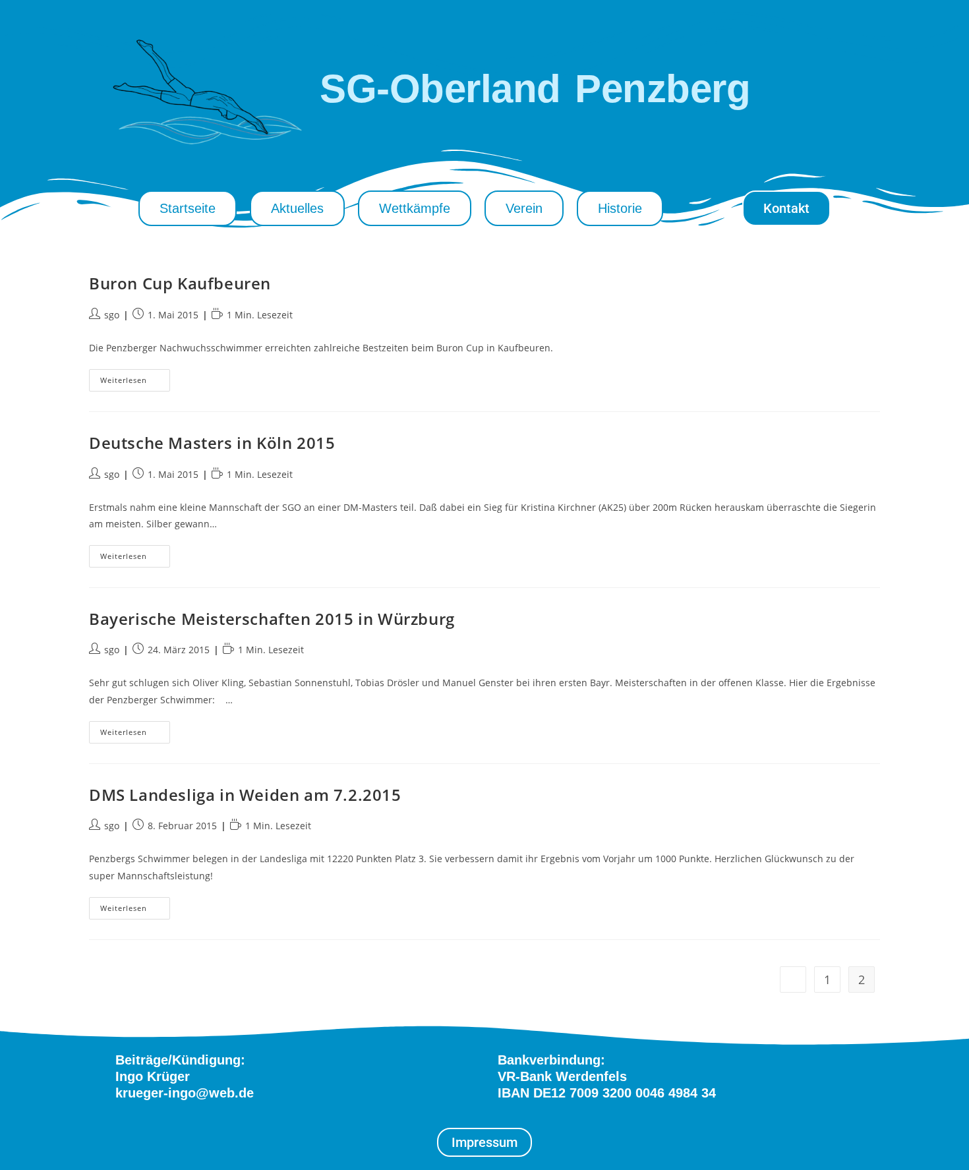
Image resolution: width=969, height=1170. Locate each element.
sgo (111, 314)
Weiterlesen (135, 377)
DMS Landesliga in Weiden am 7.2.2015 (245, 794)
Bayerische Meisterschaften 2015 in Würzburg (272, 618)
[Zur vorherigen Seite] (793, 979)
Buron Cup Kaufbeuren (180, 283)
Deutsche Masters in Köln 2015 (212, 442)
